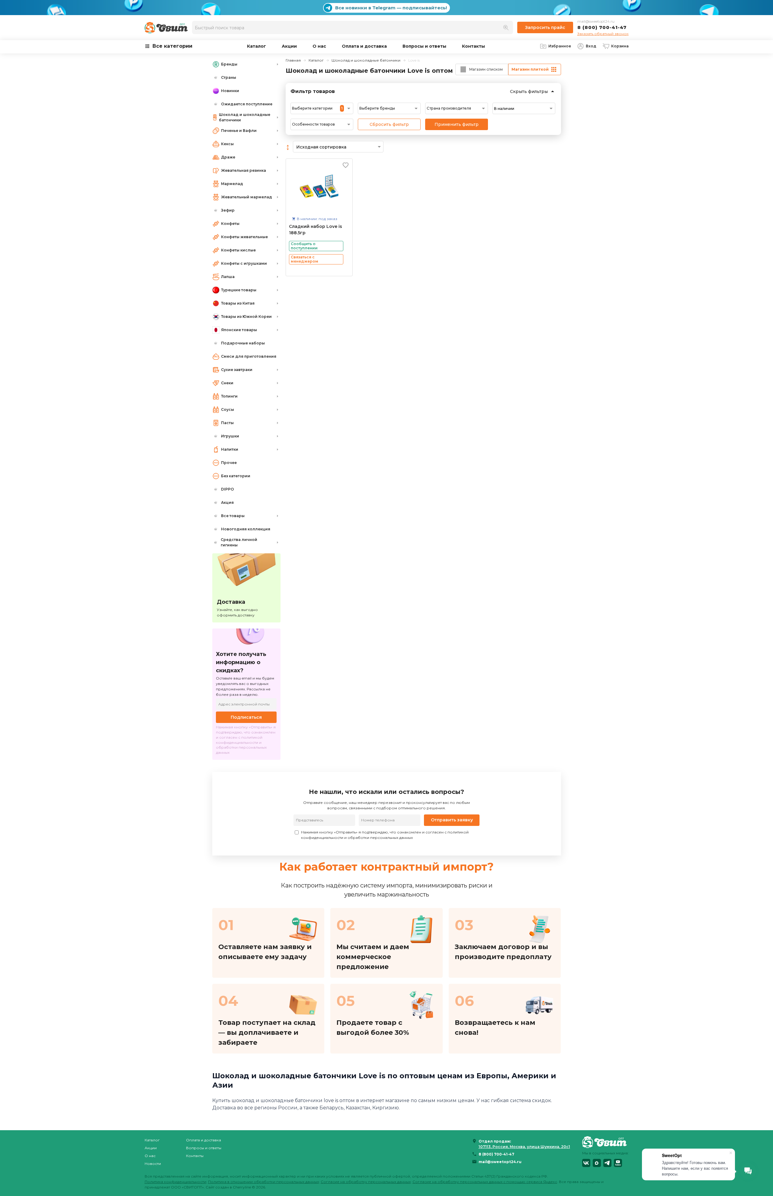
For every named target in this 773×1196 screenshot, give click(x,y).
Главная (293, 60)
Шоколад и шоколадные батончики (366, 60)
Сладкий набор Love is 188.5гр (315, 229)
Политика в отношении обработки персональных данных (263, 1181)
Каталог (256, 46)
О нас (319, 46)
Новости (153, 1163)
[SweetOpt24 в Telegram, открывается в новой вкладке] (607, 1163)
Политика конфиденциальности (175, 1181)
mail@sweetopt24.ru (595, 21)
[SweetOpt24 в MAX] (597, 1163)
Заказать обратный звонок (603, 33)
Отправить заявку (452, 820)
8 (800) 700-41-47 (602, 27)
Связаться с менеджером (304, 259)
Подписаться (246, 717)
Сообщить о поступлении (304, 245)
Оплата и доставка (364, 46)
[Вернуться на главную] (605, 1141)
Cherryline (242, 1187)
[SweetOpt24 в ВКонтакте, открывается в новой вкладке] (586, 1163)
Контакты (473, 46)
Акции (289, 46)
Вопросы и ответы (424, 46)
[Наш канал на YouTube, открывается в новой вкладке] (618, 1163)
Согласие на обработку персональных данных (366, 1181)
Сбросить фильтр (389, 124)
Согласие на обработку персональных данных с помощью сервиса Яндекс (484, 1181)
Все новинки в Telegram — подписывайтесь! (391, 8)
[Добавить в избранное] (345, 165)
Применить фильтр (457, 124)
